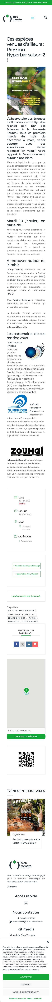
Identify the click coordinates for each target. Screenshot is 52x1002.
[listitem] (26, 2)
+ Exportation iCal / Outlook (26, 574)
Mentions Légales (34, 998)
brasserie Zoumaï (17, 460)
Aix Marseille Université (21, 611)
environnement (16, 618)
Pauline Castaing (21, 300)
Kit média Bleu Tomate (21, 935)
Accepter (26, 977)
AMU (32, 392)
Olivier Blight (16, 280)
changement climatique (21, 614)
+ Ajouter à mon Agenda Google (26, 566)
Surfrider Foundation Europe (35, 407)
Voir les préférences (26, 992)
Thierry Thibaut (15, 269)
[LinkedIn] (29, 644)
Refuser (26, 984)
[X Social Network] (22, 644)
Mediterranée (30, 622)
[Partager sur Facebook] (16, 644)
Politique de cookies (17, 998)
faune (32, 618)
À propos (12, 886)
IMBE (10, 294)
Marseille (13, 622)
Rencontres (26, 541)
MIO (42, 276)
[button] (47, 941)
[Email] (35, 644)
